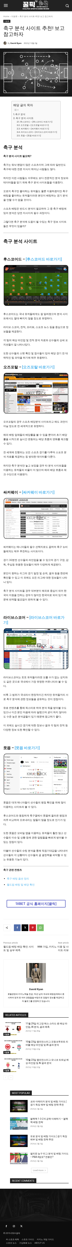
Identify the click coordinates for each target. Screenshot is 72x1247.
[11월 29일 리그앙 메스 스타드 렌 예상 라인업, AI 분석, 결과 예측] (13, 1029)
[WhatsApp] (40, 927)
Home (6, 16)
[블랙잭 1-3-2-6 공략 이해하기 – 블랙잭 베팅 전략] (19, 1123)
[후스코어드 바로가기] (44, 259)
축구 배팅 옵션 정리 (18, 878)
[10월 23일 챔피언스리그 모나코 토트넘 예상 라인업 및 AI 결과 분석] (13, 1065)
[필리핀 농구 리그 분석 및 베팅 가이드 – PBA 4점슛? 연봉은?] (19, 1158)
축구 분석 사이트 (24, 118)
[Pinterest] (32, 927)
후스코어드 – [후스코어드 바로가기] (36, 121)
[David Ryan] (5, 43)
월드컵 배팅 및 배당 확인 (21, 884)
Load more (38, 1170)
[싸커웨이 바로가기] (38, 492)
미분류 (14, 16)
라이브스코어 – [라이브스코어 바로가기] (39, 132)
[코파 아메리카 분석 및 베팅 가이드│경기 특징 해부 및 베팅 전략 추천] (19, 1106)
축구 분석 (20, 114)
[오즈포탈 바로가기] (38, 367)
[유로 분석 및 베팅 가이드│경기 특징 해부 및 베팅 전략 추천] (19, 1141)
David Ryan (16, 43)
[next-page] (11, 1077)
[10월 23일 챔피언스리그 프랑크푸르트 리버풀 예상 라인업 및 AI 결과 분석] (13, 1047)
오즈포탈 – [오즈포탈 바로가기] (35, 125)
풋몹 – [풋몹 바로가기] (31, 135)
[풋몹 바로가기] (27, 748)
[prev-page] (5, 1077)
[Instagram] (14, 1226)
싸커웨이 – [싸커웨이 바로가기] (35, 128)
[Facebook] (17, 927)
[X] (25, 927)
